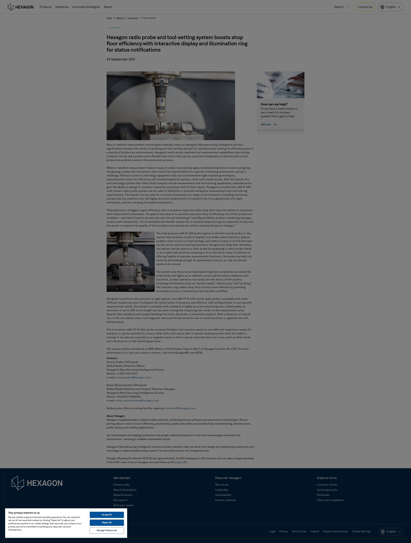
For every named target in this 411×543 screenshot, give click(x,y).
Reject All (107, 523)
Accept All (107, 515)
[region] (66, 523)
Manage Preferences (107, 531)
